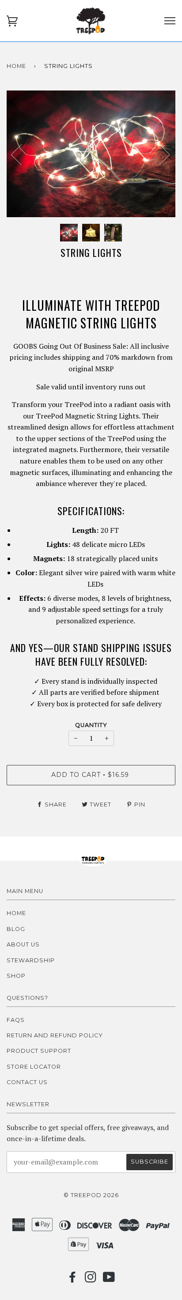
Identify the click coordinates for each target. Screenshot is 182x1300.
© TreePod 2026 (91, 1195)
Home (16, 66)
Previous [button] (22, 154)
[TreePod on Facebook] (73, 1279)
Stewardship (31, 960)
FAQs (16, 1020)
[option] (91, 153)
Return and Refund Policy (55, 1035)
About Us (23, 944)
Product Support (39, 1051)
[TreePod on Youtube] (109, 1279)
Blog (16, 929)
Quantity (91, 725)
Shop (16, 975)
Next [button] (159, 154)
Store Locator (34, 1066)
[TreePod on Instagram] (91, 1279)
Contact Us (27, 1082)
